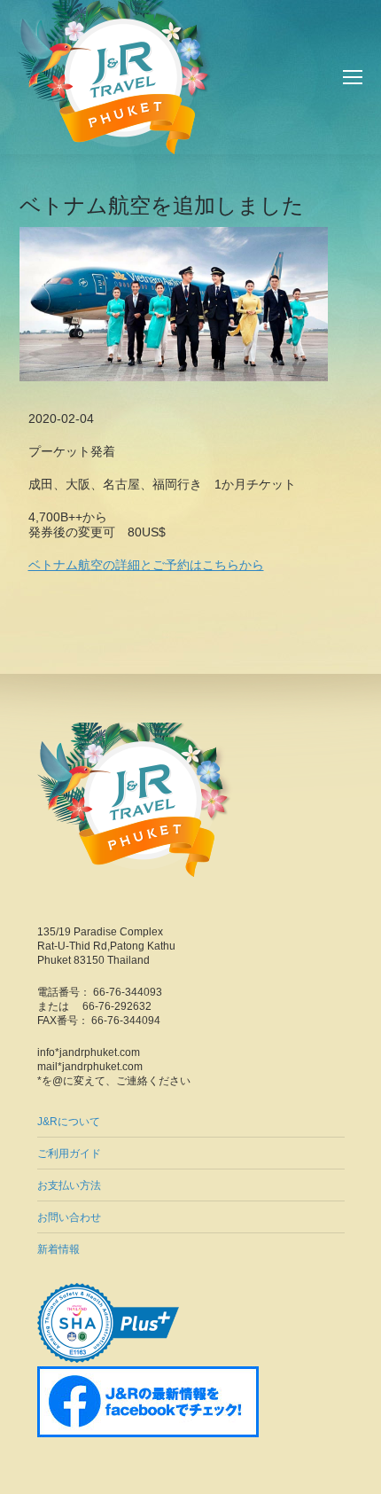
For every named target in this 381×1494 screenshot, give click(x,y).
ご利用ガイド (69, 1153)
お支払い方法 (69, 1185)
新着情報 (58, 1249)
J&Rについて (68, 1121)
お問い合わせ (69, 1217)
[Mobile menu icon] (352, 77)
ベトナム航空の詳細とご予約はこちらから (146, 565)
